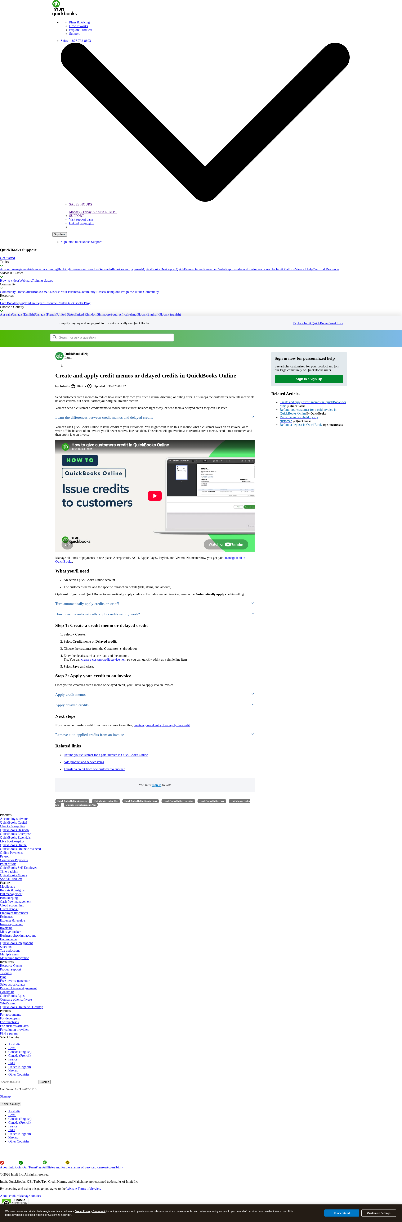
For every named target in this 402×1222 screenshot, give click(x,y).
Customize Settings (378, 1213)
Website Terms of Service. (83, 1188)
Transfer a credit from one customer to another (94, 769)
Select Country (11, 1103)
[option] (205, 1111)
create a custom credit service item (103, 659)
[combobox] (103, 337)
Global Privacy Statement (90, 1211)
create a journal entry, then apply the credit (162, 725)
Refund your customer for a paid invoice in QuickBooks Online (106, 755)
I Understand (341, 1213)
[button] (201, 258)
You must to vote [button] (155, 785)
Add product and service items (84, 762)
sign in (156, 785)
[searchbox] (112, 337)
